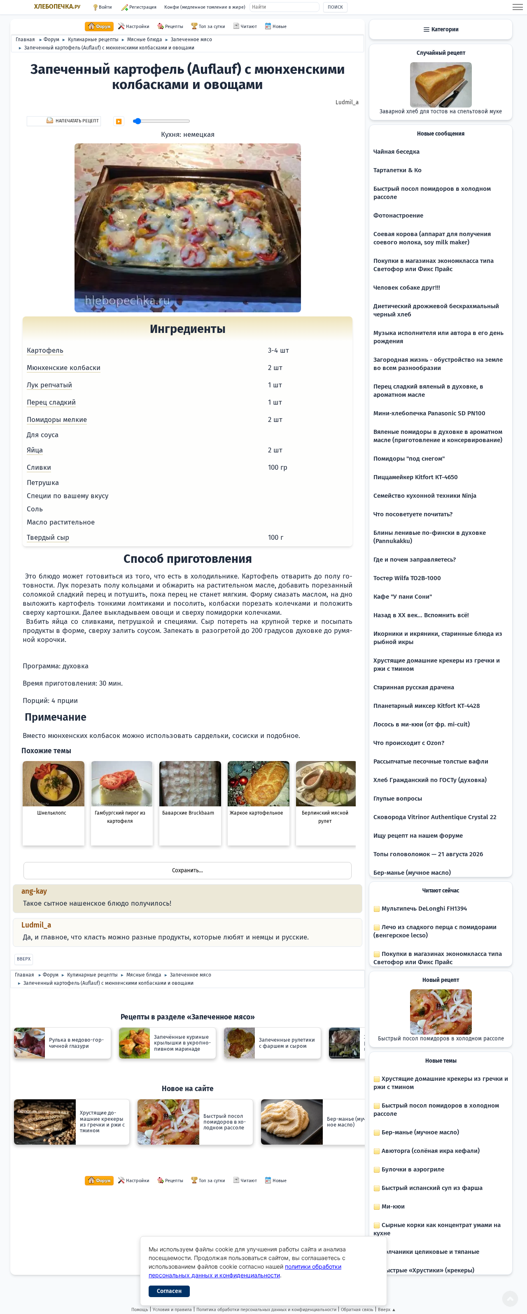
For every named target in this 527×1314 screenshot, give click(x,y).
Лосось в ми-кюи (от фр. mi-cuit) (421, 724)
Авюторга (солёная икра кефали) (430, 1151)
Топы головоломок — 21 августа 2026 (428, 854)
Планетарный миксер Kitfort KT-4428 (426, 706)
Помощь (139, 1309)
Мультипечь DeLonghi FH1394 (423, 908)
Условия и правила (172, 1309)
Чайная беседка (396, 151)
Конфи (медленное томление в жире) (204, 7)
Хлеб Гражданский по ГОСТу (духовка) (430, 780)
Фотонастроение (398, 215)
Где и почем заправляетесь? (414, 559)
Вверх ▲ (387, 1309)
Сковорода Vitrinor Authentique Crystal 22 (435, 817)
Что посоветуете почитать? (412, 514)
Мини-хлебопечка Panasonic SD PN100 (429, 413)
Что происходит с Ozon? (408, 743)
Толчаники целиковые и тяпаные (429, 1251)
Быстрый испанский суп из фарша (431, 1188)
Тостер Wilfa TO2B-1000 (407, 578)
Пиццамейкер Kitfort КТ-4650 (415, 477)
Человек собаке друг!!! (406, 287)
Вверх (23, 959)
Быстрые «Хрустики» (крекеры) (427, 1270)
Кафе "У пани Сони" (402, 596)
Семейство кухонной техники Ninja (424, 495)
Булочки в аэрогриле (412, 1169)
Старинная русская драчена (413, 687)
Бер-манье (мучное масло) (412, 872)
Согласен (169, 1291)
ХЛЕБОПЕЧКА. (57, 6)
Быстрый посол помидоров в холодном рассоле (441, 1038)
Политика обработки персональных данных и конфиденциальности (266, 1309)
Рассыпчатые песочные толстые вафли (430, 761)
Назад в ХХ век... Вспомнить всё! (421, 615)
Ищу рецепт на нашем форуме (418, 835)
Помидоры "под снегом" (409, 458)
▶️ (119, 121)
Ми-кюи (392, 1206)
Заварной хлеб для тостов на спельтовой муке (441, 111)
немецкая (199, 134)
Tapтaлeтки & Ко (397, 170)
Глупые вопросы (397, 798)
